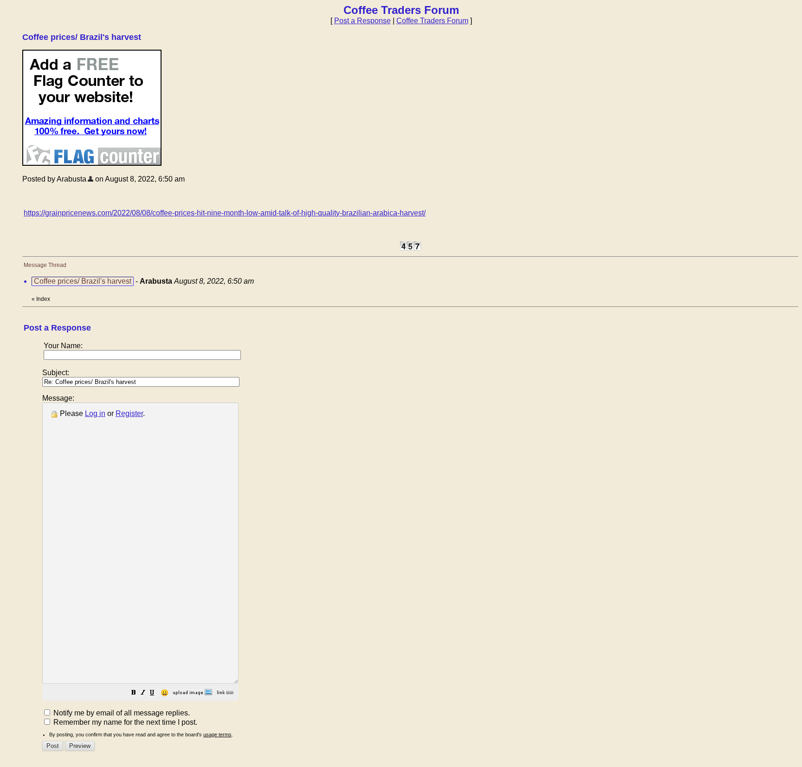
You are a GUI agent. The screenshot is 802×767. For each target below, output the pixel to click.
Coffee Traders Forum (432, 21)
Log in (95, 413)
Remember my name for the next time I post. (124, 722)
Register (129, 413)
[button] (133, 693)
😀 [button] (164, 692)
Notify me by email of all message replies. (121, 713)
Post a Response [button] (362, 21)
